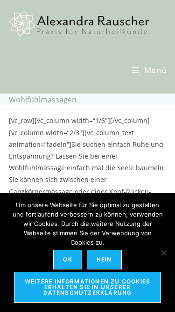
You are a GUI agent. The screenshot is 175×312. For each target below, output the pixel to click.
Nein (104, 259)
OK (67, 259)
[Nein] (163, 252)
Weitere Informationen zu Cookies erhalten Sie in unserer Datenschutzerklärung (87, 287)
